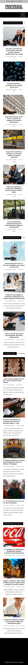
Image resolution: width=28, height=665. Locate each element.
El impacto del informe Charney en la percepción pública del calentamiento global (14, 621)
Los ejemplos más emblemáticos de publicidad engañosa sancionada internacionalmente (14, 551)
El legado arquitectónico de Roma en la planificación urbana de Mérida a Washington (14, 462)
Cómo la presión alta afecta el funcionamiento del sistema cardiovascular (14, 335)
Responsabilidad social (10, 544)
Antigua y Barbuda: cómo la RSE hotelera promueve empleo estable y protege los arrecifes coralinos (14, 582)
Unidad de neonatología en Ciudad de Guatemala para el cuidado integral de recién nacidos (14, 296)
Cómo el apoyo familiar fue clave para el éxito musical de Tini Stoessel (13, 380)
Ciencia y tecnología (10, 258)
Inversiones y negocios (10, 44)
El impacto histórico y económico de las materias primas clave (14, 85)
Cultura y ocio (8, 374)
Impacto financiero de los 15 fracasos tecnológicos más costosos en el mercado (14, 265)
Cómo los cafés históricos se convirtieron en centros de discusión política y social (11, 421)
